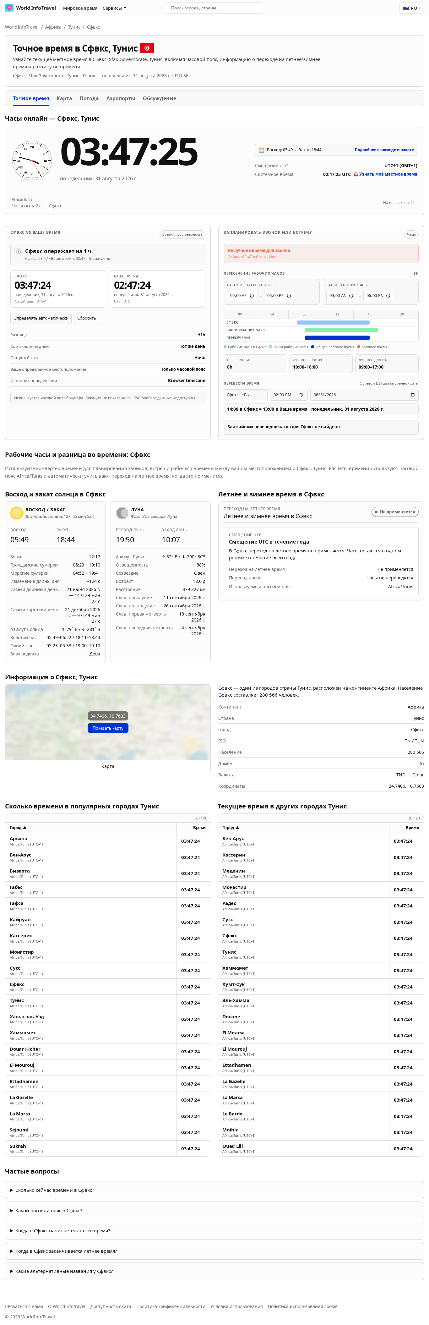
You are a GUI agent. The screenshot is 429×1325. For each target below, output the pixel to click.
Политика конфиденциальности (170, 1306)
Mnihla (230, 1130)
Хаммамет (22, 1033)
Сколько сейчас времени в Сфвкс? (54, 1190)
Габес (16, 887)
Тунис (74, 27)
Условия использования (236, 1306)
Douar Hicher (25, 1049)
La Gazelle (21, 1097)
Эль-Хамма (235, 1000)
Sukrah (18, 1146)
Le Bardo (232, 1114)
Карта (64, 98)
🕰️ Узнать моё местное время (385, 174)
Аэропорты (120, 98)
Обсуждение (159, 98)
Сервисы (112, 8)
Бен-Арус (20, 855)
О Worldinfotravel (66, 1306)
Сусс (15, 968)
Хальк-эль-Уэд (27, 1017)
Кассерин (21, 936)
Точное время (31, 98)
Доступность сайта (110, 1306)
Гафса (17, 903)
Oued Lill (232, 1146)
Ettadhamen (24, 1081)
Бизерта (20, 871)
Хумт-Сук (233, 984)
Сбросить (86, 318)
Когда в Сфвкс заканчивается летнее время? (66, 1251)
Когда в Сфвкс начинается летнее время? (62, 1230)
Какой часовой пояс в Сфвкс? (49, 1210)
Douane (231, 1017)
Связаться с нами (24, 1306)
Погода (89, 98)
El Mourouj (22, 1065)
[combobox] (214, 8)
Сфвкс (17, 984)
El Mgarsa (233, 1033)
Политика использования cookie (303, 1306)
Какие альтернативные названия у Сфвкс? (64, 1271)
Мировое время (80, 8)
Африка (53, 27)
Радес (229, 903)
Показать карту (108, 728)
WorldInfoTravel (22, 27)
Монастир (22, 952)
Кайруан (20, 920)
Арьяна (18, 838)
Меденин (233, 871)
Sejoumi (19, 1130)
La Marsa (20, 1114)
